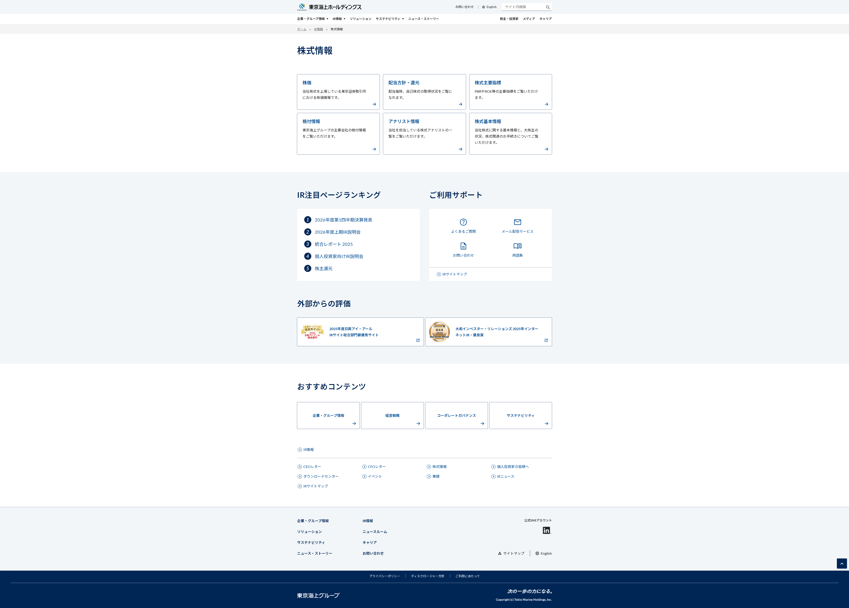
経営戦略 (392, 415)
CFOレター (377, 466)
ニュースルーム (375, 531)
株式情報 (439, 466)
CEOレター (312, 466)
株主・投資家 (509, 19)
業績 (436, 476)
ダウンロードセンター (321, 476)
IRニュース (505, 476)
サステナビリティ (521, 415)
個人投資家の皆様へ (513, 466)
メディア (529, 19)
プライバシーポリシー (384, 576)
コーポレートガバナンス (456, 415)
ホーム (301, 29)
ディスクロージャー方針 (428, 576)
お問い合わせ (464, 7)
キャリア (545, 19)
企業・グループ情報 (328, 415)
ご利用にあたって (467, 576)
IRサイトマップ (454, 274)
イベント (375, 476)
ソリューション (309, 531)
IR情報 (318, 29)
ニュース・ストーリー (314, 553)
